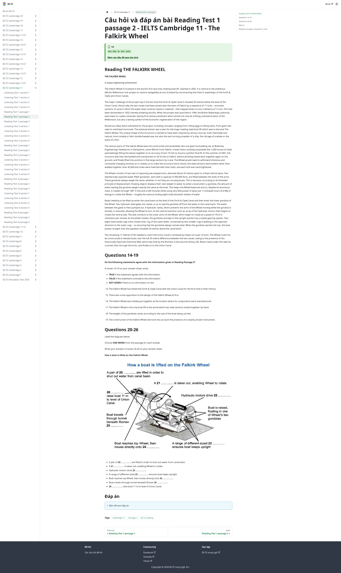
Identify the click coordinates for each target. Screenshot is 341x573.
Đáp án (241, 25)
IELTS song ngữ (210, 552)
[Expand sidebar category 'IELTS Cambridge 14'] (36, 59)
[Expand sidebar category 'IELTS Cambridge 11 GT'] (36, 227)
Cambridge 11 (118, 518)
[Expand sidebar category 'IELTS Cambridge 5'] (36, 256)
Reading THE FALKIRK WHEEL (250, 13)
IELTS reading (147, 518)
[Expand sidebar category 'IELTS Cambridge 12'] (36, 78)
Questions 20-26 (245, 21)
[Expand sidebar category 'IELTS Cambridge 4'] (36, 260)
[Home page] (107, 12)
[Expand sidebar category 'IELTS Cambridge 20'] (36, 16)
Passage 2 (132, 518)
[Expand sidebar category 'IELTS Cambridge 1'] (36, 275)
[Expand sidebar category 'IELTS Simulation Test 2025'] (36, 280)
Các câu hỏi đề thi (93, 552)
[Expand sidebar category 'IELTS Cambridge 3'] (36, 265)
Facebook (148, 552)
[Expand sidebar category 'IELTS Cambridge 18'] (36, 25)
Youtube (147, 556)
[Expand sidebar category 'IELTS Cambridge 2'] (36, 270)
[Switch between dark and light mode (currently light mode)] (337, 4)
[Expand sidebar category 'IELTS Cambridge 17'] (36, 30)
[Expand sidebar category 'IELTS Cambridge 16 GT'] (36, 45)
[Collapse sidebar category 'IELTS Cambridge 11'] (36, 88)
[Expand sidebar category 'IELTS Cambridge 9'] (36, 236)
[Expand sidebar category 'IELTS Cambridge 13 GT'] (36, 73)
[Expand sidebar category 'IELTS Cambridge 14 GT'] (36, 64)
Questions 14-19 (245, 17)
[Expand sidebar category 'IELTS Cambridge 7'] (36, 246)
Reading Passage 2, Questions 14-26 (253, 29)
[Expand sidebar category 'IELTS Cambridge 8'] (36, 241)
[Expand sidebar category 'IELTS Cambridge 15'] (36, 49)
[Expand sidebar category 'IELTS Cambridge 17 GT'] (36, 35)
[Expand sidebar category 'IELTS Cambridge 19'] (36, 21)
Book (328, 4)
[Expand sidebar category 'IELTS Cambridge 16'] (36, 40)
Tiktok (146, 561)
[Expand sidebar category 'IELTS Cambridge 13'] (36, 69)
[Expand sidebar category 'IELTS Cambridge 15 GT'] (36, 54)
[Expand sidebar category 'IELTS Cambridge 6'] (36, 251)
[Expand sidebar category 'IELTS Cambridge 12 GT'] (36, 83)
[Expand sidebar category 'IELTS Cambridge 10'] (36, 232)
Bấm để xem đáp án (119, 505)
